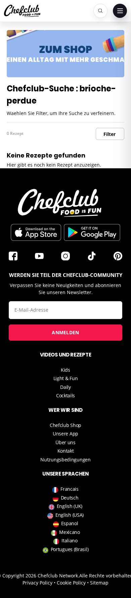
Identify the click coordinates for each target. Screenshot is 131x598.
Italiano (69, 540)
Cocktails (65, 395)
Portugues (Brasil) (70, 549)
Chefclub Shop (65, 425)
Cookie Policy (71, 582)
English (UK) (69, 506)
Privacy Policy (37, 582)
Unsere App (65, 433)
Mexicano (69, 532)
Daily (65, 387)
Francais (69, 489)
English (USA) (69, 515)
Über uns (65, 442)
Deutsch (70, 497)
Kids (65, 370)
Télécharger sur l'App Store (36, 232)
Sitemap (99, 582)
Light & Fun (65, 378)
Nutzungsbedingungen (65, 459)
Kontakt (65, 451)
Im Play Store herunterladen (92, 232)
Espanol (69, 523)
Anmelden (65, 332)
